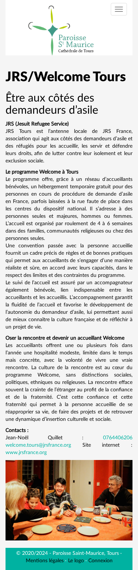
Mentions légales (45, 560)
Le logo (76, 560)
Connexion (100, 560)
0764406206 (117, 437)
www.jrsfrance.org (26, 452)
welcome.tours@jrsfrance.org (38, 445)
